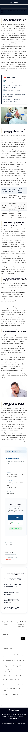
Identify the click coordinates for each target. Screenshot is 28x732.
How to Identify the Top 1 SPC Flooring (8, 623)
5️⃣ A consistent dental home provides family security (11, 100)
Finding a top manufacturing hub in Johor (13, 666)
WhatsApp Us (15, 523)
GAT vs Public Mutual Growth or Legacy (13, 675)
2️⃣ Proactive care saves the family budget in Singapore (13, 86)
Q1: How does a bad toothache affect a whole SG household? (14, 578)
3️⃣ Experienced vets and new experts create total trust (12, 91)
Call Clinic (15, 517)
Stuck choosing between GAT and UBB (13, 684)
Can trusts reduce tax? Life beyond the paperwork (20, 624)
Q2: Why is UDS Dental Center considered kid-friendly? (14, 585)
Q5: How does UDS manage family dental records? (14, 608)
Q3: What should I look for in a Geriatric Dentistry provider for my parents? (14, 592)
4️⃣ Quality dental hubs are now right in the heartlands (14, 95)
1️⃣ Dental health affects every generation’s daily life (12, 82)
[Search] (23, 638)
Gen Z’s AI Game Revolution (10, 651)
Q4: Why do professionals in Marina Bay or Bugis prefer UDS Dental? (14, 600)
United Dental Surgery (12, 458)
